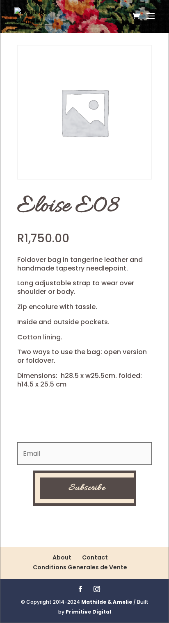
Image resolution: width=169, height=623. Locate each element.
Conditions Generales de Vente (80, 567)
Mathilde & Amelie (106, 601)
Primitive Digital (88, 611)
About (62, 557)
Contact (95, 557)
